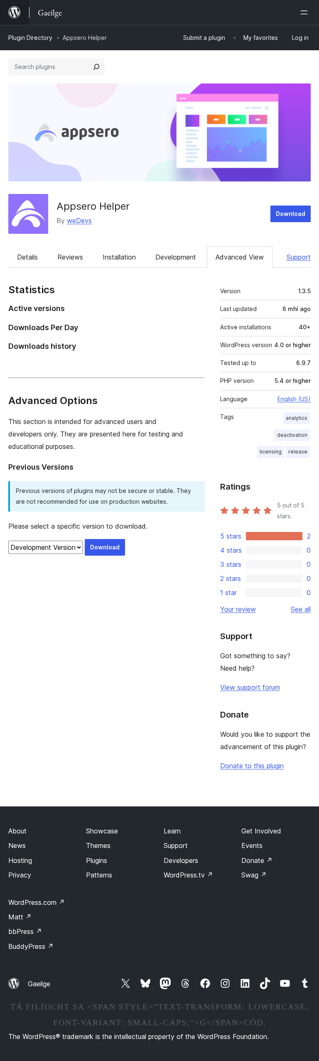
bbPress (25, 931)
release (297, 451)
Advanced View (240, 257)
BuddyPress (31, 946)
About (17, 831)
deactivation (292, 435)
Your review (238, 609)
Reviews (70, 257)
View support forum (250, 687)
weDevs (79, 220)
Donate (256, 860)
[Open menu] (305, 12)
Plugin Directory (30, 37)
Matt (20, 917)
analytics (296, 418)
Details (27, 257)
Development (175, 257)
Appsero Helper (93, 206)
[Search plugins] (96, 67)
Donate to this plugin (252, 766)
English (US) (294, 398)
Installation (119, 257)
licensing (271, 451)
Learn (172, 831)
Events (252, 845)
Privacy (19, 875)
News (17, 845)
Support (299, 257)
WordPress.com (36, 902)
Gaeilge (39, 984)
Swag (254, 875)
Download (290, 213)
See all (301, 609)
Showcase (102, 831)
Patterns (99, 875)
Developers (181, 860)
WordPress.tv (188, 875)
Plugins (96, 860)
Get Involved (261, 831)
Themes (98, 845)
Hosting (20, 860)
